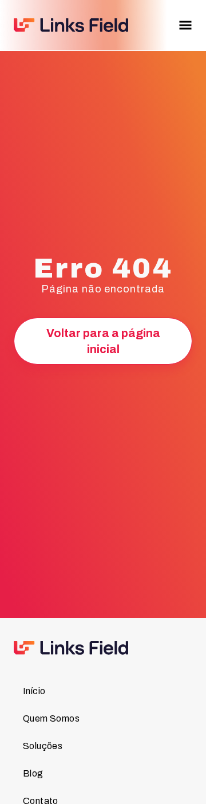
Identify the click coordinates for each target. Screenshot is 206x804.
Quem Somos (51, 718)
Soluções (42, 746)
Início (34, 691)
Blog (33, 773)
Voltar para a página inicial (103, 341)
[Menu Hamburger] (185, 25)
